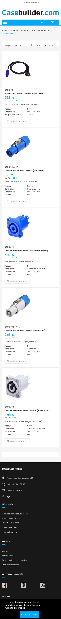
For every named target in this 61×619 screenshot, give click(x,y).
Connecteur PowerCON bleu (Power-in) (24, 170)
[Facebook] (3, 497)
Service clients (8, 555)
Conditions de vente (11, 518)
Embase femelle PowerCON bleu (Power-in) (26, 250)
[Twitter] (8, 497)
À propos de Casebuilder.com (15, 514)
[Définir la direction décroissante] (31, 45)
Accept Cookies (29, 614)
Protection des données (12, 523)
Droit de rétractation (10, 565)
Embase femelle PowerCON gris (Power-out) (27, 410)
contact (5, 551)
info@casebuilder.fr (15, 490)
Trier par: (8, 45)
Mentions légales (9, 527)
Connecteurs (40, 30)
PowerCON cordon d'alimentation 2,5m (24, 93)
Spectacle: (41, 45)
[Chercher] (43, 22)
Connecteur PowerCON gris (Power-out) (25, 330)
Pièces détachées (21, 30)
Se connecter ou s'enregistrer (14, 560)
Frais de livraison (9, 532)
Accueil (5, 30)
